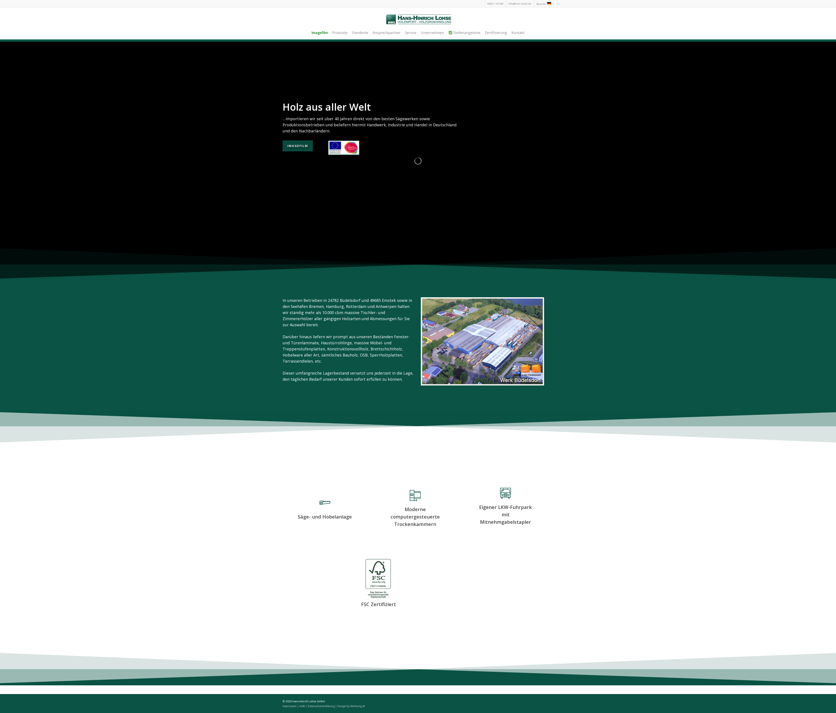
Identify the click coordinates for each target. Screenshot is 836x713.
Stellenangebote (466, 32)
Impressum (290, 706)
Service (410, 32)
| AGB (301, 706)
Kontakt (517, 32)
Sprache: (541, 3)
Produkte (339, 32)
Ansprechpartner (386, 32)
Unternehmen (432, 32)
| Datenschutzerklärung (320, 706)
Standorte (360, 32)
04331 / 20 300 (495, 3)
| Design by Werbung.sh (350, 706)
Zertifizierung (496, 32)
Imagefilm (297, 146)
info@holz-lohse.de (519, 3)
